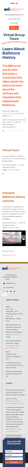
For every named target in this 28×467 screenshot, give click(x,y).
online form (12, 255)
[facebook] (3, 291)
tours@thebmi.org (8, 113)
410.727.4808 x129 (12, 431)
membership (10, 401)
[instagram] (7, 291)
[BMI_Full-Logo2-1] (11, 267)
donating (17, 401)
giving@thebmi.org (13, 429)
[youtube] (10, 291)
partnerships (10, 403)
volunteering (20, 403)
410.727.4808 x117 (12, 348)
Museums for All (15, 334)
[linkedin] (14, 291)
